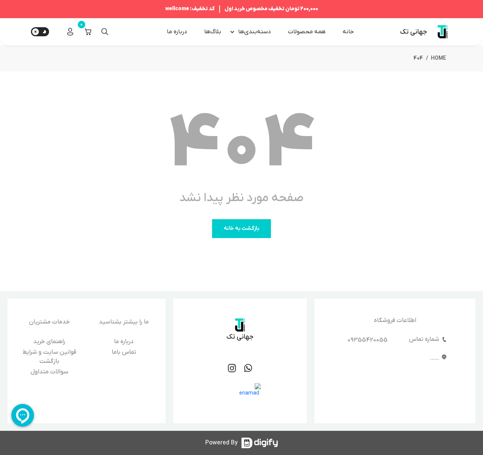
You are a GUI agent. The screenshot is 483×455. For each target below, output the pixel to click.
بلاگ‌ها (212, 32)
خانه (348, 32)
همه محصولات (307, 32)
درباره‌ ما (177, 32)
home (438, 58)
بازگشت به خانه (241, 228)
